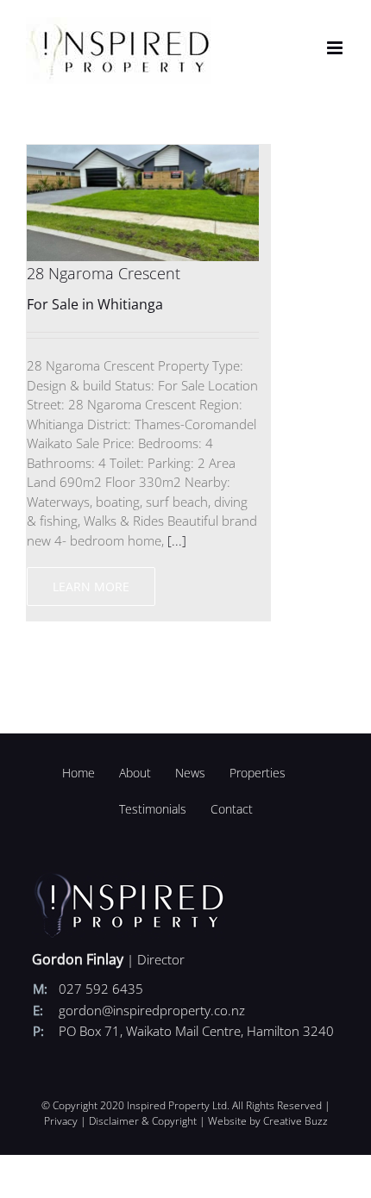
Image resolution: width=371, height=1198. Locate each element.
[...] (176, 540)
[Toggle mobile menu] (336, 48)
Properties (258, 772)
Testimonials (152, 809)
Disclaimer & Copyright (143, 1121)
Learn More (91, 586)
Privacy (61, 1121)
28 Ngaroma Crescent (103, 273)
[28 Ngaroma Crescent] (143, 154)
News (190, 772)
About (135, 772)
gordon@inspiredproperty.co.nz (152, 1010)
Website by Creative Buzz (268, 1121)
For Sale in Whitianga (95, 304)
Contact (232, 809)
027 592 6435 (101, 988)
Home (78, 772)
